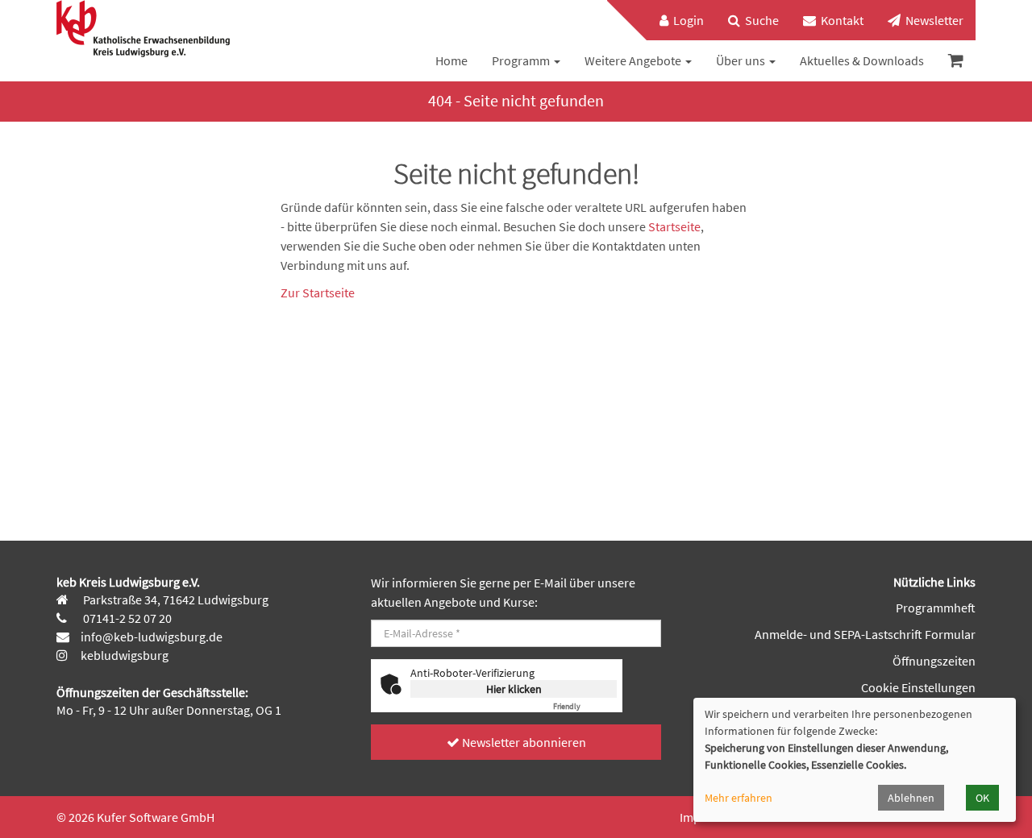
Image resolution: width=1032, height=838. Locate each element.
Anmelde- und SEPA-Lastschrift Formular (865, 634)
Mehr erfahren (738, 797)
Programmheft (936, 607)
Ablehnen (911, 797)
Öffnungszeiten (934, 661)
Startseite (674, 226)
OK (982, 797)
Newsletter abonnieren (523, 742)
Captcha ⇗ (585, 706)
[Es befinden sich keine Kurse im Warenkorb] (956, 60)
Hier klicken (514, 689)
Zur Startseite (318, 292)
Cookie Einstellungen (918, 687)
